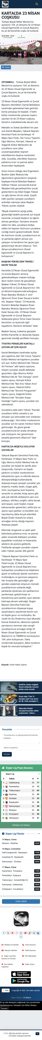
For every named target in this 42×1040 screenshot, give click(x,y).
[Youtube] (25, 933)
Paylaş (7, 67)
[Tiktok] (30, 933)
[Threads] (34, 933)
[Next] (38, 933)
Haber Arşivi (30, 964)
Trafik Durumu (30, 950)
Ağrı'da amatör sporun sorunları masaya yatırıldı (20, 1034)
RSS (7, 990)
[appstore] (21, 974)
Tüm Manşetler (30, 956)
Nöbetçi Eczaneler (11, 945)
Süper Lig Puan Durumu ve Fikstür (9, 957)
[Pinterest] (12, 933)
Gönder (7, 754)
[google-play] (21, 981)
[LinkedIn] (21, 933)
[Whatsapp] (21, 937)
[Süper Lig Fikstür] (39, 833)
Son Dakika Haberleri (7, 965)
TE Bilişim (27, 998)
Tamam (4, 1008)
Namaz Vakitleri (11, 950)
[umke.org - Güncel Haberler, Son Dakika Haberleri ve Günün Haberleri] (5, 4)
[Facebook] (4, 933)
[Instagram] (17, 933)
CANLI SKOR (21, 901)
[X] (8, 933)
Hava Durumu (30, 945)
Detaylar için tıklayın (21, 825)
